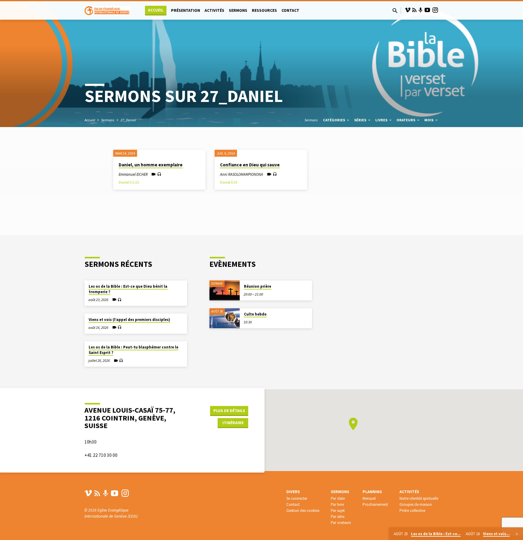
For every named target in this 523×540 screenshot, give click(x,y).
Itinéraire (233, 422)
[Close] (517, 534)
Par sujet (338, 510)
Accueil (155, 10)
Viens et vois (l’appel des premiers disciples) (129, 319)
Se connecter (296, 498)
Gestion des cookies (302, 510)
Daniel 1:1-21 (129, 182)
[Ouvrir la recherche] (395, 11)
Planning (372, 491)
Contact (290, 10)
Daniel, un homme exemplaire (151, 165)
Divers (293, 491)
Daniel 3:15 (228, 182)
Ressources (264, 10)
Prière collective (412, 510)
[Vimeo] (407, 10)
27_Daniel (128, 120)
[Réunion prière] (224, 290)
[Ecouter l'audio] (159, 174)
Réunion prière (257, 286)
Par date (338, 498)
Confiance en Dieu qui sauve (250, 165)
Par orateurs (341, 522)
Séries (360, 120)
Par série (337, 516)
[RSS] (414, 10)
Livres (381, 120)
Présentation (185, 10)
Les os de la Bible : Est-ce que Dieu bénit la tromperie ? (128, 289)
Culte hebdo (255, 314)
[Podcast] (420, 10)
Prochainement (375, 504)
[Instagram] (435, 10)
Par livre (337, 504)
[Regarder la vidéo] (153, 174)
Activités (214, 10)
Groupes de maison (416, 504)
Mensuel (369, 498)
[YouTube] (427, 10)
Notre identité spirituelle (419, 498)
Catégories (334, 120)
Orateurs (406, 120)
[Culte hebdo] (224, 318)
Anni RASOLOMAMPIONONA (241, 174)
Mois (429, 120)
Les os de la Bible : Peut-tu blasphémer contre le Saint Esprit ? (133, 350)
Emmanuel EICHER (133, 174)
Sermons (238, 10)
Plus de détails (229, 410)
